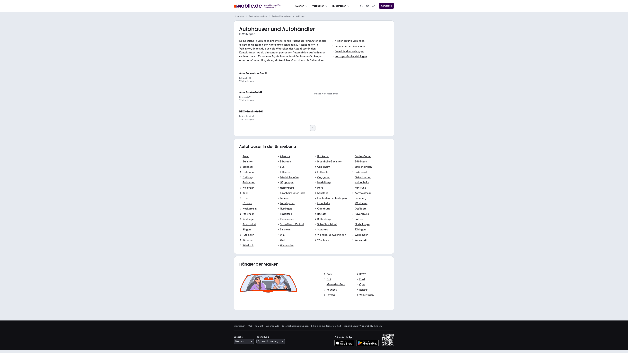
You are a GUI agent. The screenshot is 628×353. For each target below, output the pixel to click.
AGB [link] (250, 326)
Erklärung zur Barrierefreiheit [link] (326, 326)
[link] (367, 6)
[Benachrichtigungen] (361, 6)
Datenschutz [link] (272, 326)
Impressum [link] (239, 326)
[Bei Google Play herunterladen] (368, 343)
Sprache (238, 337)
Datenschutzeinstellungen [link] (295, 326)
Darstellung (262, 337)
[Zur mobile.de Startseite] (260, 6)
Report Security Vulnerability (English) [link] (363, 326)
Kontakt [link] (259, 326)
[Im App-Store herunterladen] (345, 343)
